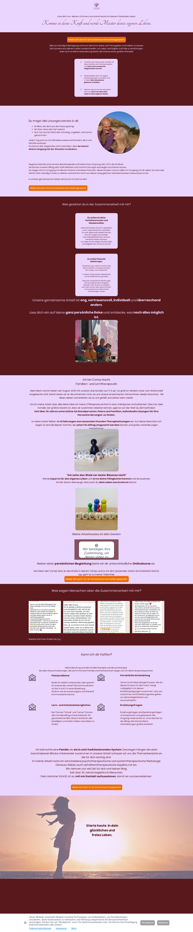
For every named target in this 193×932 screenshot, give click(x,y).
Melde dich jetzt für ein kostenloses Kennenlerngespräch (96, 39)
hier (59, 639)
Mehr (73, 928)
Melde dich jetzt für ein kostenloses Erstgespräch (96, 787)
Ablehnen (163, 923)
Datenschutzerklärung (40, 928)
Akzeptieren (148, 923)
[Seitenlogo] (96, 6)
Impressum (61, 928)
